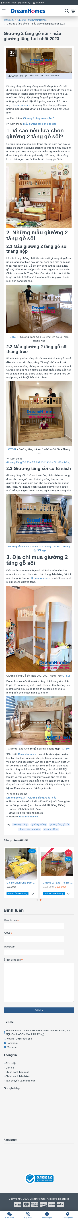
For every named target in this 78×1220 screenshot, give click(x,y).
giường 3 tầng (39, 824)
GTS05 (66, 675)
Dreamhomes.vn (40, 578)
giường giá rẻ (51, 829)
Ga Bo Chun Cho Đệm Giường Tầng (22, 882)
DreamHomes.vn (21, 105)
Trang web (9, 946)
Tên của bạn (10, 920)
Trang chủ (9, 20)
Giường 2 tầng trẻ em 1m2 (38, 118)
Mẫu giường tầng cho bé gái (39, 123)
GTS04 (14, 336)
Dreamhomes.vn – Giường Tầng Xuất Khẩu (31, 797)
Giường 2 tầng (20, 824)
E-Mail (7, 933)
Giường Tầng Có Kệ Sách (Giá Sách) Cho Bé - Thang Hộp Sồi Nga (39, 548)
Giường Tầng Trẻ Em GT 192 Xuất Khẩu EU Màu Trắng (38, 462)
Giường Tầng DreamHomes (32, 20)
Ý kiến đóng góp (12, 959)
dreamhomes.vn (28, 816)
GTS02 (12, 449)
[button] (37, 900)
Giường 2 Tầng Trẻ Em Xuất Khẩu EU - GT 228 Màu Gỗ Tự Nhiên (58, 882)
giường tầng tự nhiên (29, 829)
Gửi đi (38, 1010)
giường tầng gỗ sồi (59, 824)
